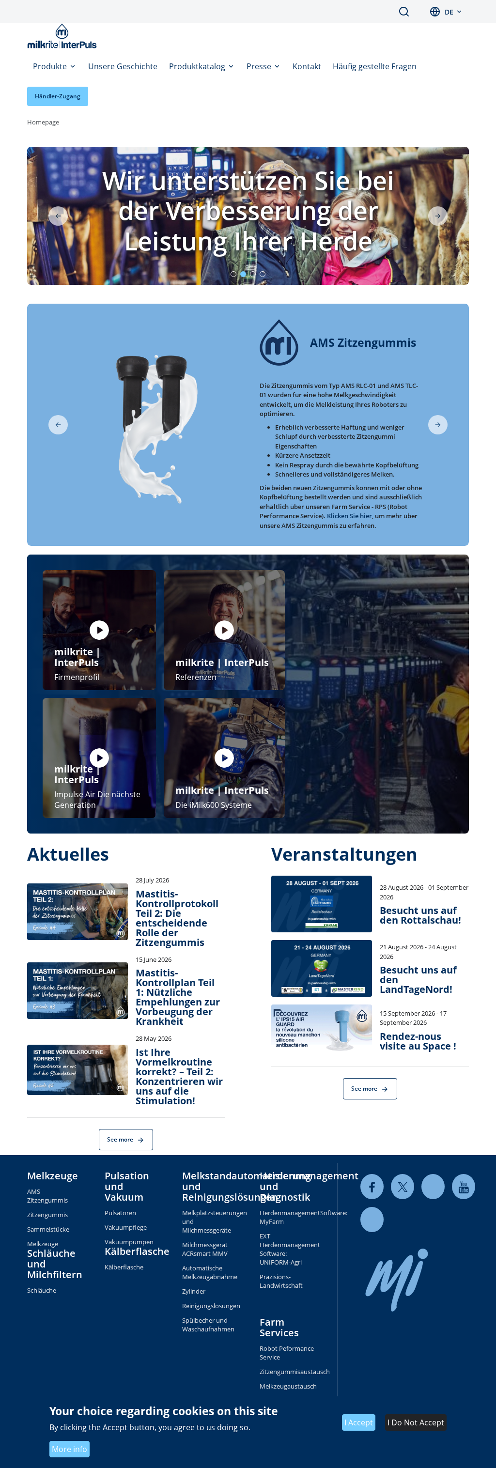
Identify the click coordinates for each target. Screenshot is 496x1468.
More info (69, 1449)
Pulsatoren (120, 1212)
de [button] (449, 11)
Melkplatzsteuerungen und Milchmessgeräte (209, 1221)
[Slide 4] (262, 274)
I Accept (358, 1422)
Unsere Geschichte (122, 66)
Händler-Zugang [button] (57, 96)
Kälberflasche (137, 1251)
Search (404, 11)
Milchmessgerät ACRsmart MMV (205, 1249)
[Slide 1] (233, 274)
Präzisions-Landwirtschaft (281, 1281)
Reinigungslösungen (209, 1305)
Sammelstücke (48, 1229)
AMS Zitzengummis (47, 1196)
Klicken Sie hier (349, 515)
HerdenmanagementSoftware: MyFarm (287, 1217)
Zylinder (193, 1291)
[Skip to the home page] (64, 35)
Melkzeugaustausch (287, 1386)
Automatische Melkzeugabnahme (209, 1272)
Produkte (51, 66)
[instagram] (372, 1220)
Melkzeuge (52, 1175)
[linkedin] (433, 1187)
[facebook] (372, 1187)
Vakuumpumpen (129, 1241)
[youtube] (463, 1187)
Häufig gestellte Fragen (375, 66)
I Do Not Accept (416, 1422)
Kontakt (307, 66)
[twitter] (402, 1187)
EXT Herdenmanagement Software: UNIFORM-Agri (287, 1249)
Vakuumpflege (126, 1227)
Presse (260, 66)
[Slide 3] (253, 274)
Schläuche (41, 1290)
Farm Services (279, 1327)
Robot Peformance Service (287, 1352)
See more (121, 1139)
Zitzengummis (47, 1214)
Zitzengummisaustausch (287, 1371)
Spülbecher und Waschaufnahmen (208, 1324)
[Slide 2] (243, 274)
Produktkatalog (198, 66)
